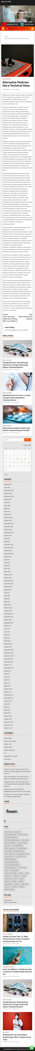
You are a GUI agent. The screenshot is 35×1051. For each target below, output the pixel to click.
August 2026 (7, 484)
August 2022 (7, 590)
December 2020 (8, 650)
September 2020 (9, 656)
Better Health (8, 851)
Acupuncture (17, 832)
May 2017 (7, 680)
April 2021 (7, 638)
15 (25, 459)
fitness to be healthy (10, 741)
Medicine (21, 881)
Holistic (22, 878)
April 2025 (7, 511)
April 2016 (7, 710)
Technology (7, 759)
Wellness (22, 887)
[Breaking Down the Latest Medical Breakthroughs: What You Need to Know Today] (17, 1021)
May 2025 (7, 508)
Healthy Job (7, 744)
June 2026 (7, 487)
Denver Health (14, 870)
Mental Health (8, 884)
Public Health (25, 884)
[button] (7, 29)
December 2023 (8, 544)
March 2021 (7, 641)
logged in (14, 330)
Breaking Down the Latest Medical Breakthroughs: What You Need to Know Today (17, 1037)
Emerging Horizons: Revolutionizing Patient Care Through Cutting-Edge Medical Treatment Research (15, 364)
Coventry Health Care (10, 867)
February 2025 (8, 517)
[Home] (3, 29)
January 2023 (8, 577)
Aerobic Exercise (23, 834)
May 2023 (7, 565)
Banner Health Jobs (10, 848)
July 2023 (7, 559)
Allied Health (25, 840)
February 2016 (8, 716)
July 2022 (7, 593)
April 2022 (7, 602)
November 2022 (8, 583)
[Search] (30, 28)
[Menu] (7, 29)
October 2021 (8, 620)
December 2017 (8, 659)
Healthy (24, 876)
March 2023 (7, 571)
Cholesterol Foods (20, 856)
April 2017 (7, 683)
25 (10, 466)
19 (13, 462)
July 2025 (7, 502)
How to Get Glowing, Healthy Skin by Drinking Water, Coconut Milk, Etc (10, 318)
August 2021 (7, 626)
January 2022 (8, 611)
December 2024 (8, 523)
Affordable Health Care (11, 837)
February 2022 (8, 608)
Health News (16, 876)
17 (6, 462)
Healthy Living (8, 878)
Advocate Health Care (10, 834)
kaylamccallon (8, 900)
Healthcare (8, 876)
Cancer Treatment (9, 854)
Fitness (21, 873)
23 (29, 462)
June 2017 (7, 677)
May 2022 (7, 599)
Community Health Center (11, 862)
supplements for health (10, 756)
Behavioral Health (22, 848)
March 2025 (7, 514)
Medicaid (7, 881)
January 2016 (8, 719)
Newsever (20, 1049)
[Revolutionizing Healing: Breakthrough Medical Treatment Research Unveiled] (17, 414)
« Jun (5, 474)
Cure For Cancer (22, 867)
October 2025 (8, 493)
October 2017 (8, 665)
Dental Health (8, 738)
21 (21, 462)
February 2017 (8, 689)
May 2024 (7, 541)
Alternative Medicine (10, 843)
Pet (5, 753)
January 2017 (8, 692)
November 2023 (8, 547)
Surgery (7, 887)
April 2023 (7, 568)
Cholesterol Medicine (10, 859)
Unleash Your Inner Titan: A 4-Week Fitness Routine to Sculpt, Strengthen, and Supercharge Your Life (17, 771)
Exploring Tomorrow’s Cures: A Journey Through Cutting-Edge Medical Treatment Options (17, 397)
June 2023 (7, 562)
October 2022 (8, 587)
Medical (14, 881)
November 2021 (8, 617)
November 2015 (8, 725)
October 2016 (8, 701)
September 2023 (9, 553)
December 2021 (8, 614)
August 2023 (7, 556)
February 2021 (8, 644)
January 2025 (8, 520)
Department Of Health (10, 873)
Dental (6, 870)
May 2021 (7, 635)
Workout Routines (9, 889)
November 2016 (8, 698)
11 (10, 459)
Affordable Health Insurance (12, 840)
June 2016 (7, 704)
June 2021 (7, 632)
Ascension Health (22, 843)
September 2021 (9, 623)
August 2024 (7, 535)
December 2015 (8, 722)
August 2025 (7, 499)
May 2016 (7, 707)
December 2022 (8, 580)
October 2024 (8, 529)
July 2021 (7, 629)
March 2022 (7, 605)
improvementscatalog (10, 902)
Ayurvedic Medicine (18, 845)
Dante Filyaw (7, 89)
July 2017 (7, 674)
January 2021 (8, 647)
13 (17, 459)
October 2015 (8, 728)
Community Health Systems (12, 865)
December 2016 (8, 695)
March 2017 (7, 686)
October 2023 (8, 550)
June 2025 (7, 505)
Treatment (14, 887)
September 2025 (9, 496)
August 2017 (7, 671)
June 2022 (7, 596)
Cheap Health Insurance (23, 854)
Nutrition (17, 884)
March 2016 (7, 713)
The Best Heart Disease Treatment (25, 317)
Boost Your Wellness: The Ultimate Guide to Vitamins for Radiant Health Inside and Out (17, 971)
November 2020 (8, 653)
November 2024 (8, 526)
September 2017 (9, 668)
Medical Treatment (6, 78)
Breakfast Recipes (19, 851)
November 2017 (8, 662)
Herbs (16, 878)
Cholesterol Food (9, 856)
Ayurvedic (7, 845)
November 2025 (8, 490)
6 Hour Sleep (8, 832)
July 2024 (7, 538)
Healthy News (8, 747)
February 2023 (8, 574)
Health (26, 873)
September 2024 (9, 532)
